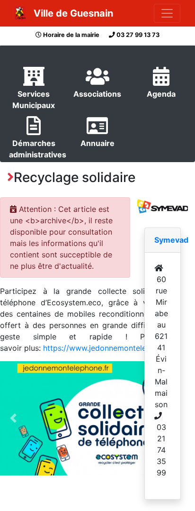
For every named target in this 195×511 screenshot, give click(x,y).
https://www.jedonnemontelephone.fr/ (110, 348)
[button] (13, 418)
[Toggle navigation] (167, 13)
